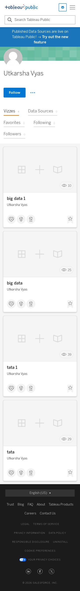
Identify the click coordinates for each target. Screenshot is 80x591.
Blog (21, 504)
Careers (30, 513)
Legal (25, 524)
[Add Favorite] (70, 220)
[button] (28, 571)
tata (10, 452)
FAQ (30, 504)
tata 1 (12, 367)
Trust (10, 504)
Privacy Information (29, 533)
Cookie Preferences (40, 550)
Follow (14, 92)
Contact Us (48, 513)
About (41, 504)
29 (69, 439)
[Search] (9, 20)
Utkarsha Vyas (17, 205)
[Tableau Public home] (21, 7)
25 (69, 270)
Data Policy (57, 533)
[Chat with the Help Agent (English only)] (63, 7)
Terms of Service (46, 524)
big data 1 (16, 198)
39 (69, 354)
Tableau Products (61, 504)
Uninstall (60, 541)
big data (14, 283)
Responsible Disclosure (31, 541)
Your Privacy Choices (44, 559)
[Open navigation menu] (72, 7)
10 (69, 185)
